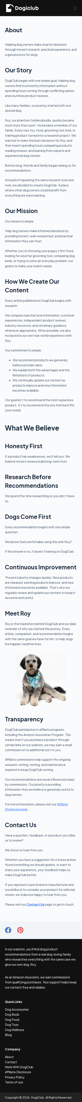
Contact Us (35, 904)
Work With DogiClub (19, 1067)
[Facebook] (8, 930)
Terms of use (14, 1082)
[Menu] (75, 8)
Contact (11, 1062)
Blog (8, 1035)
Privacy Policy (14, 1077)
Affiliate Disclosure (18, 1072)
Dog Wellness (14, 1030)
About (9, 1057)
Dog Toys (11, 1025)
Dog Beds (12, 1014)
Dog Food (12, 1020)
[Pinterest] (20, 930)
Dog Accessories (17, 1009)
